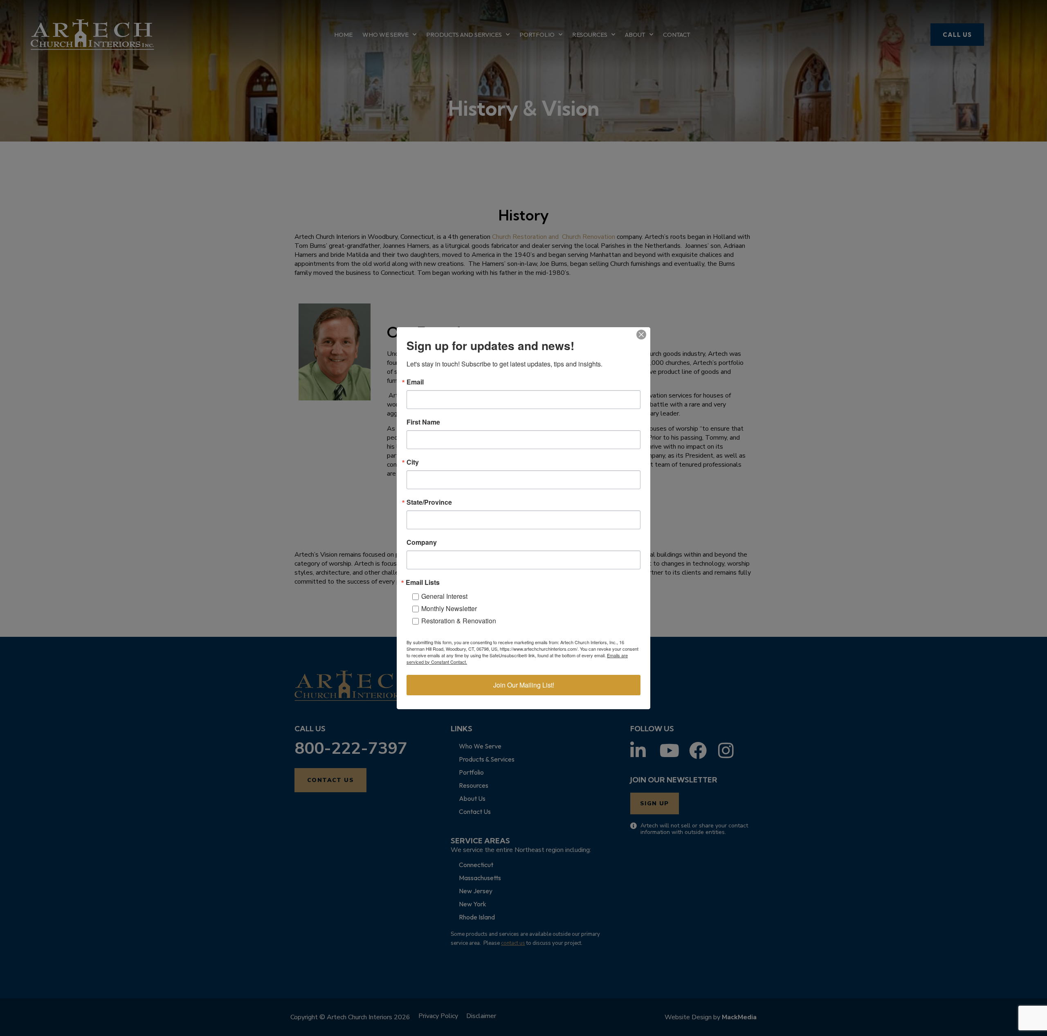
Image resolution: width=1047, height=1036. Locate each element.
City (413, 462)
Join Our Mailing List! (523, 685)
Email (415, 382)
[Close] (641, 334)
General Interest (444, 596)
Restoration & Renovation (458, 620)
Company (422, 542)
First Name (423, 422)
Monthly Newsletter (449, 608)
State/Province (429, 502)
